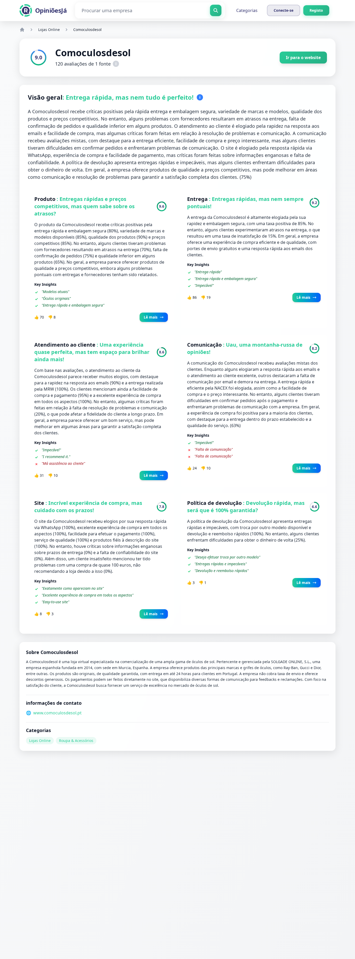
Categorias (247, 10)
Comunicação (205, 344)
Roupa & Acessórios (76, 740)
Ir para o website (303, 57)
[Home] (22, 29)
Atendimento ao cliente (65, 344)
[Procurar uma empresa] (215, 10)
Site (39, 502)
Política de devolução (215, 502)
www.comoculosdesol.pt (57, 713)
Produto (45, 198)
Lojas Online (49, 29)
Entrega (198, 198)
